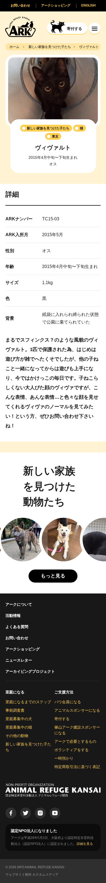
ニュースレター (18, 660)
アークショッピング (22, 649)
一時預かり (63, 758)
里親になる (14, 692)
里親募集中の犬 (18, 719)
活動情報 (13, 615)
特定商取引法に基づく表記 (77, 767)
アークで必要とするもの (75, 741)
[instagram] (40, 813)
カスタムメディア (45, 874)
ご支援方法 (63, 692)
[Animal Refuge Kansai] (20, 27)
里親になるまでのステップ (28, 702)
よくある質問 (16, 627)
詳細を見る (85, 844)
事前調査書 (14, 710)
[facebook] (10, 813)
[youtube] (54, 813)
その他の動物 (16, 735)
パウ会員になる (67, 702)
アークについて (18, 604)
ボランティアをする (71, 750)
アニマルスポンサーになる (77, 710)
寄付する (62, 719)
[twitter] (25, 813)
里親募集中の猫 (18, 727)
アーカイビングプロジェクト (30, 671)
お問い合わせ (16, 638)
